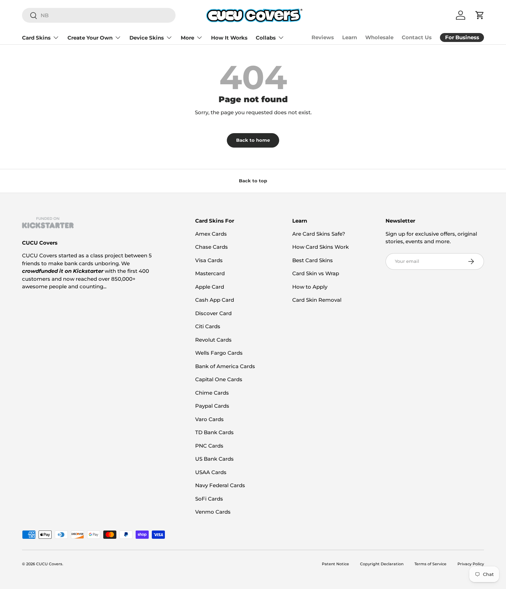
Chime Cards (212, 392)
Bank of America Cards (225, 366)
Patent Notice (335, 563)
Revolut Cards (213, 339)
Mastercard (210, 273)
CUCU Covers (49, 563)
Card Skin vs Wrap (315, 273)
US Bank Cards (214, 459)
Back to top (253, 180)
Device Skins (146, 37)
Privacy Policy (470, 563)
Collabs (266, 37)
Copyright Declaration (381, 563)
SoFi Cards (209, 498)
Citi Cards (207, 326)
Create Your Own (90, 37)
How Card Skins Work (320, 247)
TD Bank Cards (214, 432)
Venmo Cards (213, 511)
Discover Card (213, 313)
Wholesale (379, 37)
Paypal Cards (212, 406)
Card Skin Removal (316, 300)
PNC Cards (209, 445)
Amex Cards (211, 234)
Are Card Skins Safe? (318, 234)
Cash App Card (214, 300)
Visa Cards (209, 260)
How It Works (229, 37)
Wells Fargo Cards (219, 353)
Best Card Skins (312, 260)
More (187, 37)
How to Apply (309, 286)
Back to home (253, 140)
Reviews (323, 37)
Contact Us (417, 37)
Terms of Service (430, 563)
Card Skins (36, 37)
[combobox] (99, 15)
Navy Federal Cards (220, 485)
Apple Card (209, 286)
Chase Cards (211, 247)
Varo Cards (209, 419)
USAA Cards (210, 472)
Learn (349, 37)
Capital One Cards (218, 379)
